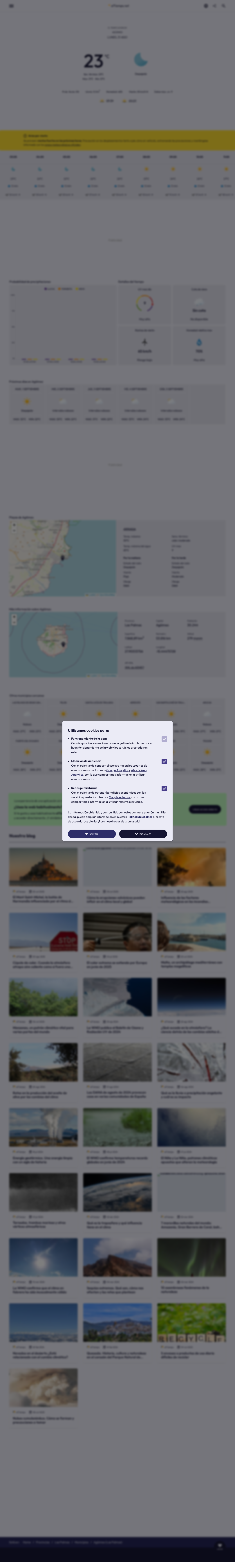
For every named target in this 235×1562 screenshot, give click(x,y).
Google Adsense (119, 797)
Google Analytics (117, 770)
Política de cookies (140, 817)
